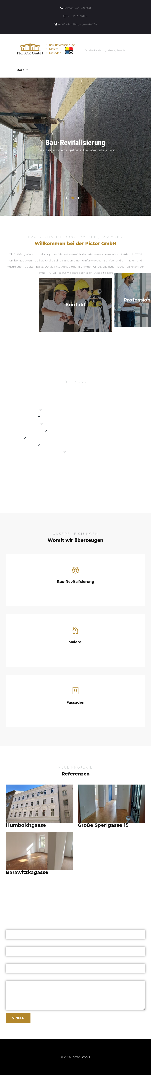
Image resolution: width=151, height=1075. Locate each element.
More (21, 70)
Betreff (10, 961)
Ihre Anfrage (14, 977)
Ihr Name (12, 927)
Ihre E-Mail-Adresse (19, 944)
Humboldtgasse (26, 825)
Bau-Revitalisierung (75, 582)
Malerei (76, 642)
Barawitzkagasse (27, 872)
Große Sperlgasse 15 (103, 825)
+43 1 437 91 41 (83, 8)
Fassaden (75, 702)
